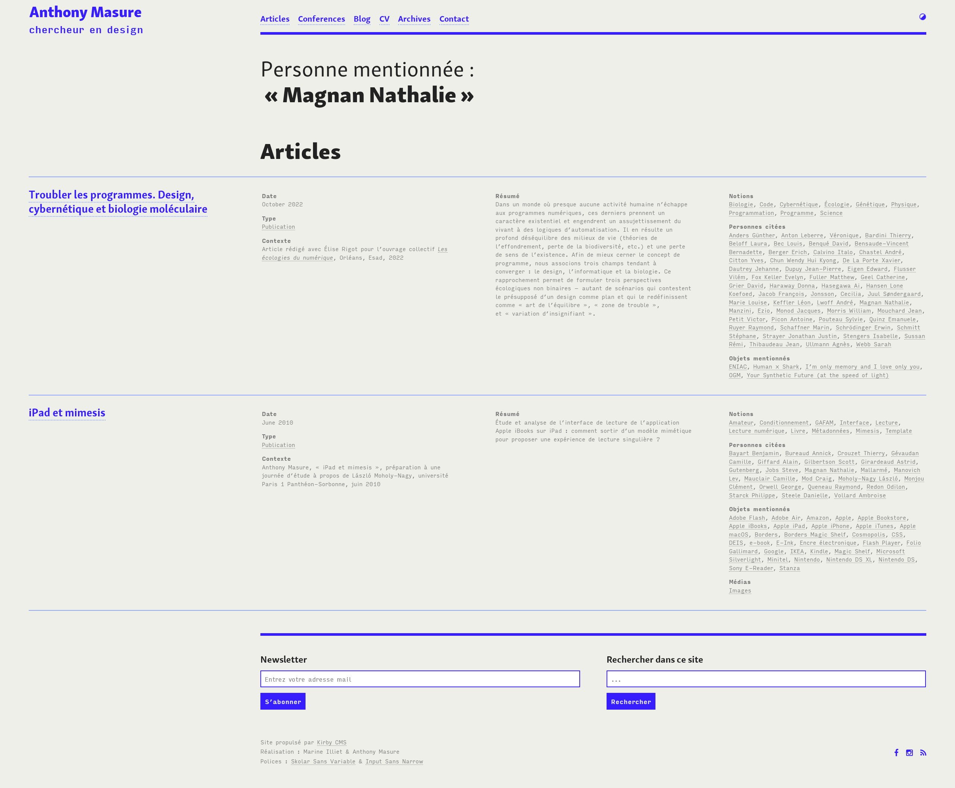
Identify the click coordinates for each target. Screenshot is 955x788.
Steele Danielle (805, 494)
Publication (278, 226)
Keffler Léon (792, 302)
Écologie (836, 203)
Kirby (332, 741)
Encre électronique (828, 542)
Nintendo (807, 559)
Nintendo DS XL (849, 559)
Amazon (818, 517)
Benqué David (828, 243)
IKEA (797, 550)
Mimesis (867, 430)
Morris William (849, 310)
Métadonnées (830, 430)
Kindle (819, 550)
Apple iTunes (874, 525)
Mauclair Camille (769, 478)
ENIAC (738, 366)
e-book (759, 542)
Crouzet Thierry (861, 452)
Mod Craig (817, 478)
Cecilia (850, 293)
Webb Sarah (873, 343)
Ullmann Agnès (828, 343)
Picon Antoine (791, 318)
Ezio (764, 310)
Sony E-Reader (751, 567)
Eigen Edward (867, 268)
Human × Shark (776, 366)
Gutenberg (744, 469)
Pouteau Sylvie (841, 318)
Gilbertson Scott (829, 461)
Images (740, 590)
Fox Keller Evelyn (777, 276)
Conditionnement (784, 422)
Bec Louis (788, 243)
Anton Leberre (802, 234)
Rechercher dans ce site (655, 659)
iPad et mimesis (67, 412)
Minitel (777, 559)
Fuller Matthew (832, 276)
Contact (454, 18)
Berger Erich (787, 251)
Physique (904, 203)
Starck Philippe (752, 494)
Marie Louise (748, 302)
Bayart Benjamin (754, 452)
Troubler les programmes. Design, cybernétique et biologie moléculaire (118, 201)
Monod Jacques (798, 310)
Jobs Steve (781, 469)
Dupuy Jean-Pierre (813, 268)
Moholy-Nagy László (868, 478)
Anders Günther (752, 234)
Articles (274, 18)
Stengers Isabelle (870, 335)
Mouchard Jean (899, 310)
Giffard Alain (778, 461)
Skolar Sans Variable (323, 760)
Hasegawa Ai (840, 285)
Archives (414, 18)
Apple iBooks (748, 525)
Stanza (789, 567)
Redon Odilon (886, 486)
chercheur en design (86, 28)
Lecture (887, 422)
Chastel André (880, 251)
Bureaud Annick (808, 452)
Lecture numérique (757, 430)
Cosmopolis (868, 534)
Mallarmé (874, 469)
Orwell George (780, 486)
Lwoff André (835, 302)
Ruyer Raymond (751, 327)
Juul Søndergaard (894, 293)
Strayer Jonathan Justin (800, 335)
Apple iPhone (830, 525)
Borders (766, 534)
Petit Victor (747, 318)
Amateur (741, 422)
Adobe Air (785, 517)
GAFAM (824, 422)
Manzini (740, 310)
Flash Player (881, 542)
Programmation (751, 212)
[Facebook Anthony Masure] (896, 747)
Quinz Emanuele (892, 318)
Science (831, 212)
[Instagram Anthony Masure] (909, 747)
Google (774, 550)
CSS (897, 534)
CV (384, 18)
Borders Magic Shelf (815, 534)
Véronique (844, 234)
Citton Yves (746, 259)
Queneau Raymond (834, 486)
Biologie (741, 203)
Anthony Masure (85, 12)
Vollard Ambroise (860, 494)
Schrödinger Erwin (863, 327)
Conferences (321, 18)
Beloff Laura (748, 243)
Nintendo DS (897, 559)
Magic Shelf (852, 550)
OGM (734, 374)
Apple (843, 517)
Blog (362, 18)
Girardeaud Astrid (888, 461)
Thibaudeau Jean (774, 343)
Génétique (870, 203)
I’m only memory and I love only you (862, 366)
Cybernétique (799, 203)
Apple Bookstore (882, 517)
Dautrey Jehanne (754, 268)
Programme (797, 212)
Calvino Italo (833, 251)
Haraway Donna (792, 285)
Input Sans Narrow (394, 760)
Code (766, 203)
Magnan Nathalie (884, 302)
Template (899, 430)
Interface (854, 422)
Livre (798, 430)
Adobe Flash (747, 517)
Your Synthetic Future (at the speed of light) (818, 374)
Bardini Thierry (888, 234)
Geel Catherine (883, 276)
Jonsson (822, 293)
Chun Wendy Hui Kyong (803, 259)
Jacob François (781, 293)
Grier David (746, 285)
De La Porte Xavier (871, 259)
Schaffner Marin (804, 327)
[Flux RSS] (923, 747)
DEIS (736, 542)
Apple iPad (789, 525)
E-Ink (784, 542)
